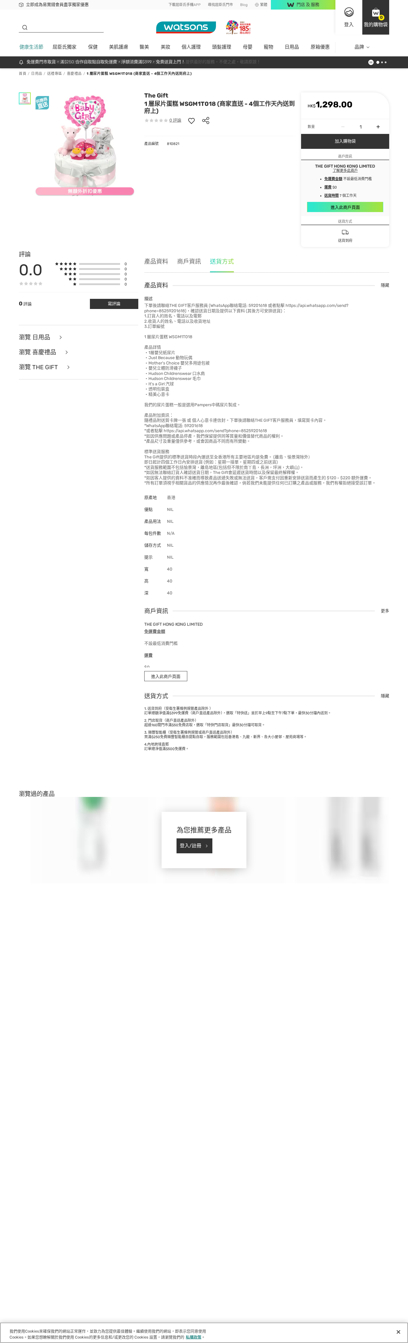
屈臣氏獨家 (64, 47)
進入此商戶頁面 (345, 207)
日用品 (292, 47)
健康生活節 (31, 47)
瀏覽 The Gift (39, 367)
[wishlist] (191, 120)
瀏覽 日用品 (35, 337)
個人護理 (191, 47)
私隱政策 (193, 1337)
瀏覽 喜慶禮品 (38, 352)
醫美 (144, 47)
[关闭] (398, 1332)
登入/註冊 (190, 846)
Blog (244, 5)
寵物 (268, 47)
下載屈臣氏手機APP (184, 5)
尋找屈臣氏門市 (220, 5)
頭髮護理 (221, 47)
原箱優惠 (320, 47)
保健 (93, 47)
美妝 (165, 47)
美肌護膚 (118, 47)
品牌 (359, 47)
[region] (204, 1332)
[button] (375, 17)
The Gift (156, 95)
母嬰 (247, 47)
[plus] (378, 127)
